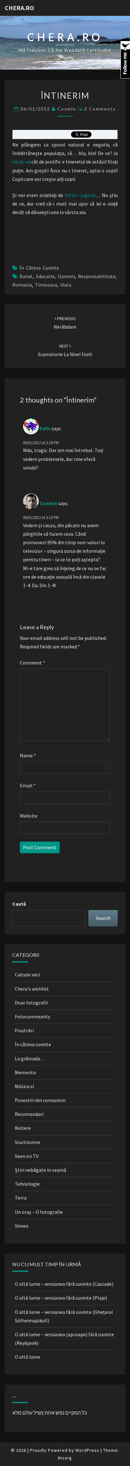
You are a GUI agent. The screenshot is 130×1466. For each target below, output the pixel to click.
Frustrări (24, 1030)
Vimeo (21, 1226)
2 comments (100, 108)
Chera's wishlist (32, 989)
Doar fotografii (31, 1002)
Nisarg (65, 1458)
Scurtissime (27, 1142)
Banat (26, 276)
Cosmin (66, 108)
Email (28, 785)
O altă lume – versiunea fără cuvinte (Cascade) (64, 1284)
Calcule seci (27, 974)
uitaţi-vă (21, 161)
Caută (19, 904)
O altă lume (27, 1357)
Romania (22, 285)
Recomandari (29, 1114)
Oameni (66, 276)
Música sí (24, 1086)
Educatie (45, 276)
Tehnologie (27, 1184)
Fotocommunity (32, 1016)
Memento (25, 1072)
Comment (32, 662)
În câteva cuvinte (39, 268)
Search (103, 918)
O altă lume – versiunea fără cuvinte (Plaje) (61, 1298)
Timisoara (46, 285)
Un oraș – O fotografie (39, 1212)
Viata (65, 285)
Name (28, 755)
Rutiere (23, 1128)
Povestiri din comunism (40, 1100)
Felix (45, 428)
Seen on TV (26, 1156)
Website (29, 816)
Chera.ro (19, 8)
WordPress (87, 1450)
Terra (21, 1198)
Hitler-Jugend (80, 195)
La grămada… (30, 1058)
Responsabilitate (96, 276)
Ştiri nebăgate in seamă (40, 1170)
